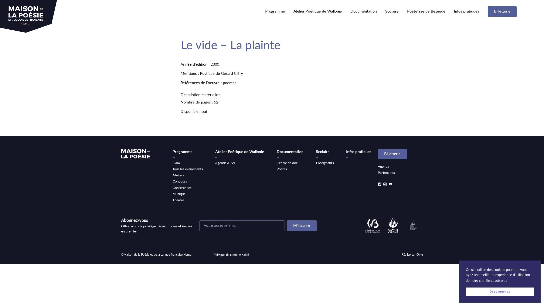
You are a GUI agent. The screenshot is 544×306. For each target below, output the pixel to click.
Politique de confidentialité (231, 255)
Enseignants (325, 163)
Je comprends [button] (500, 291)
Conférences (182, 188)
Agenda (383, 166)
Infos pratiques (466, 11)
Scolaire (392, 11)
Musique (179, 194)
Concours (180, 181)
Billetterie (502, 11)
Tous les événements (188, 169)
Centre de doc (287, 163)
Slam (176, 163)
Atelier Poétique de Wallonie (317, 11)
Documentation (363, 11)
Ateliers (178, 175)
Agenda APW (225, 163)
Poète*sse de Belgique (426, 11)
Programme (275, 11)
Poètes (282, 169)
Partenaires (386, 172)
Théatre (178, 200)
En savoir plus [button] (496, 280)
